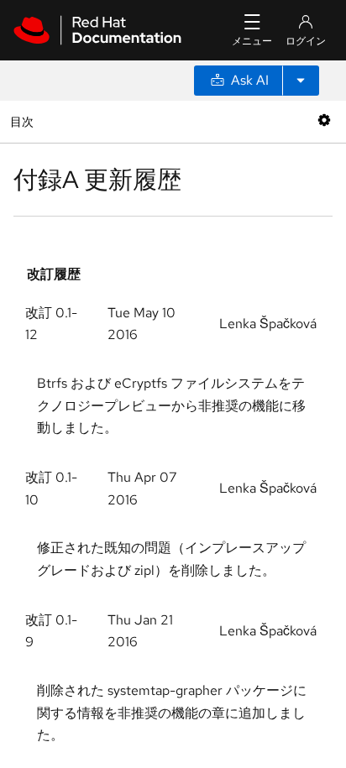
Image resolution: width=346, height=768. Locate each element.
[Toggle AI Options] (300, 80)
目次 (24, 121)
